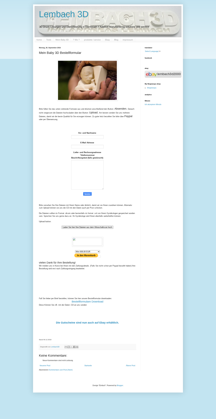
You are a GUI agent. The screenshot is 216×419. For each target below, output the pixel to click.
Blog (116, 40)
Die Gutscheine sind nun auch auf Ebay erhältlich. (87, 322)
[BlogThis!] (68, 346)
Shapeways (151, 88)
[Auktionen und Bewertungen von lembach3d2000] (163, 77)
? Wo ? (76, 40)
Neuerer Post (45, 366)
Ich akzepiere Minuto (153, 104)
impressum (128, 40)
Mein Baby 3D (62, 40)
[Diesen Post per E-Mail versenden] (66, 346)
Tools (48, 40)
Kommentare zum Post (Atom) (61, 370)
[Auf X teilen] (71, 346)
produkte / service (92, 40)
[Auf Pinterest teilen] (77, 346)
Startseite (88, 366)
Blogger (120, 385)
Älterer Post (130, 366)
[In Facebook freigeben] (74, 346)
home (39, 40)
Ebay (107, 40)
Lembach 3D (64, 14)
